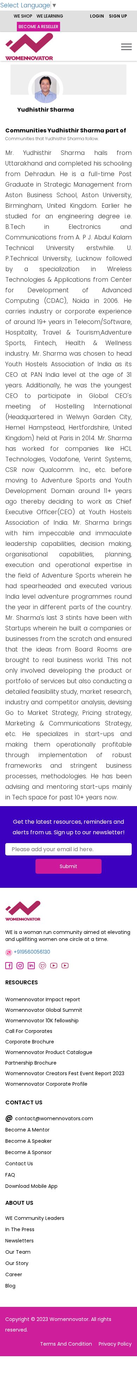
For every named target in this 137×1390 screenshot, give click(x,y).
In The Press (19, 1229)
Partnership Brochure (31, 1062)
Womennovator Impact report (42, 999)
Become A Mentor (27, 1129)
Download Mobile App (31, 1186)
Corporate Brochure (29, 1041)
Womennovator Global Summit (43, 1010)
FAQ (10, 1174)
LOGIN (97, 16)
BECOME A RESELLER (38, 27)
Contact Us (19, 1163)
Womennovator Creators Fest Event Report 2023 (64, 1073)
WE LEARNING (50, 16)
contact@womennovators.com (49, 1118)
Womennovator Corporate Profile (46, 1083)
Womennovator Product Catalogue (48, 1052)
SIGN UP (118, 16)
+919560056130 (31, 951)
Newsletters (19, 1240)
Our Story (16, 1263)
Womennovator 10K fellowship (42, 1020)
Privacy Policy (115, 1343)
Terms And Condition (66, 1343)
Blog (10, 1285)
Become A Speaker (28, 1141)
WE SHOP (23, 16)
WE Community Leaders (34, 1218)
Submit (68, 866)
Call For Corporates (28, 1031)
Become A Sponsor (28, 1152)
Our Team (18, 1251)
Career (13, 1274)
